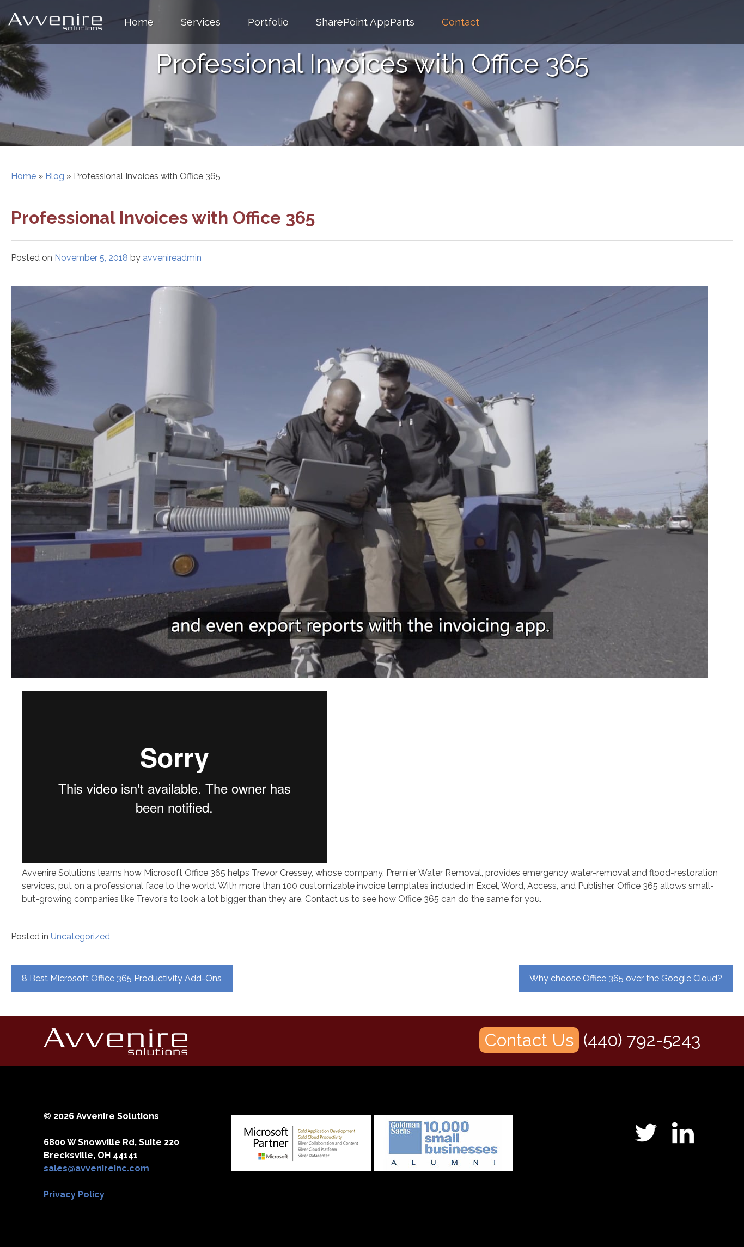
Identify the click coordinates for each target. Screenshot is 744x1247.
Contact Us (529, 1040)
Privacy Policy (74, 1194)
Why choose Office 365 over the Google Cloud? (625, 978)
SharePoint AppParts (365, 22)
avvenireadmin (172, 258)
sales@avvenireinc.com (96, 1168)
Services (201, 22)
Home (139, 22)
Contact (460, 22)
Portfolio (268, 22)
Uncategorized (80, 936)
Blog (54, 176)
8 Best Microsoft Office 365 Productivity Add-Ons (122, 978)
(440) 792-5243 (641, 1040)
